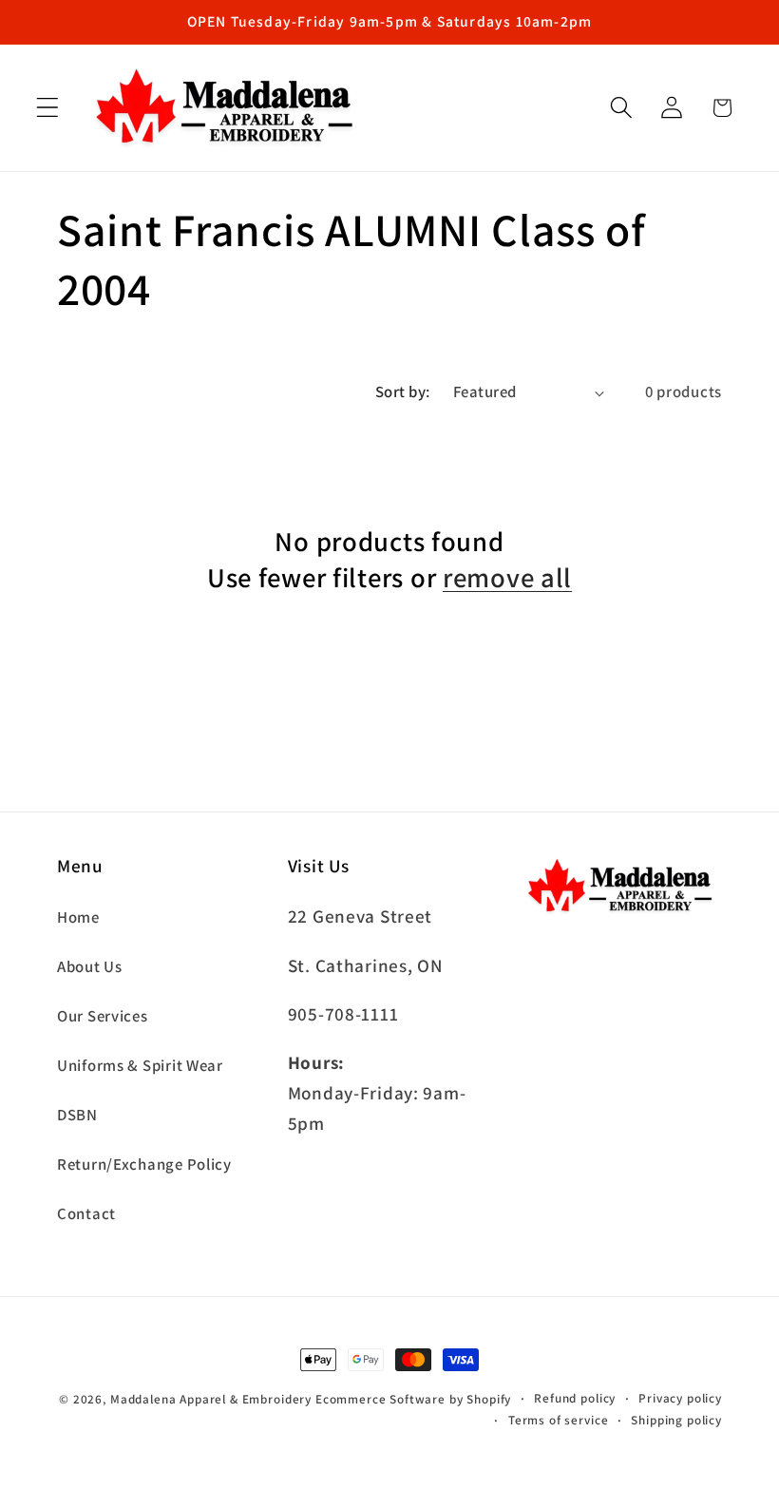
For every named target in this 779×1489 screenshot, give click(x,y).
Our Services (102, 1015)
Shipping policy (676, 1420)
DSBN (77, 1114)
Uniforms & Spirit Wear (140, 1065)
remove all (507, 577)
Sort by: (402, 391)
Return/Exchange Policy (144, 1164)
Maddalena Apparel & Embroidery (211, 1399)
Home (78, 917)
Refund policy (575, 1398)
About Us (90, 966)
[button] (48, 108)
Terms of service (558, 1420)
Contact (86, 1213)
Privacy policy (680, 1398)
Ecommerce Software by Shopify (413, 1399)
